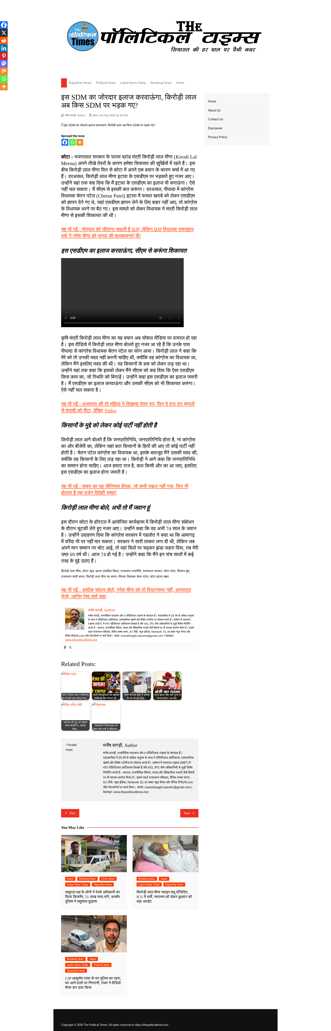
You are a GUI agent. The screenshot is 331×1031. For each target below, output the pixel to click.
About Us (214, 110)
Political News (106, 82)
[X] (4, 33)
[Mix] (4, 71)
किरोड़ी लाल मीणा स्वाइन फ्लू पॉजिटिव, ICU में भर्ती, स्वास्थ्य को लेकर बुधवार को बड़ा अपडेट (164, 896)
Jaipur (164, 878)
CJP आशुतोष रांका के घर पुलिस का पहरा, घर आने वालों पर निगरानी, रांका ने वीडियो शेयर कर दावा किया (93, 983)
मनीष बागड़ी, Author (75, 115)
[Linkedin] (4, 48)
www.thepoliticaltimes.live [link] (81, 639)
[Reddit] (4, 40)
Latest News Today (133, 82)
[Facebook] (64, 142)
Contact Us (215, 119)
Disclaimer (215, 128)
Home (180, 82)
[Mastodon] (4, 63)
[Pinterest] (4, 56)
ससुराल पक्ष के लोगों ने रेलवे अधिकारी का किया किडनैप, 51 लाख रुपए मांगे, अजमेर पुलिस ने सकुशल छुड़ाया (92, 896)
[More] (79, 142)
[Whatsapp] (72, 142)
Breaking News (161, 82)
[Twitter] (70, 648)
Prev (72, 813)
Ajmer (70, 878)
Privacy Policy (217, 137)
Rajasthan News (80, 82)
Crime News (108, 878)
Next (187, 813)
